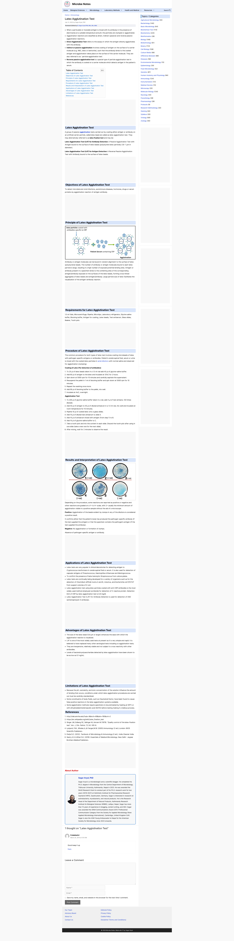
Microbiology (94, 10)
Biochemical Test (147, 30)
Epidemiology (146, 65)
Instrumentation (146, 82)
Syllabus (144, 114)
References (70, 96)
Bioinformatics (146, 36)
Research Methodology (149, 108)
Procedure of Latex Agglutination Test (79, 83)
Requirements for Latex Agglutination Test (80, 81)
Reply (69, 849)
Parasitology (145, 98)
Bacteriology (145, 23)
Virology (144, 118)
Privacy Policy (106, 913)
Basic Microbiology (147, 26)
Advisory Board (70, 913)
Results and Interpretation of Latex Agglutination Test (84, 86)
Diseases (144, 59)
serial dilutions (103, 361)
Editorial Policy (106, 910)
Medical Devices (147, 85)
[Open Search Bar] (167, 10)
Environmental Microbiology (151, 62)
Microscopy (145, 88)
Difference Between (148, 56)
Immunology (75, 15)
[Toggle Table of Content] (101, 70)
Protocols (144, 104)
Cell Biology (145, 49)
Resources (148, 10)
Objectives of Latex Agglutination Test (79, 76)
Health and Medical (132, 10)
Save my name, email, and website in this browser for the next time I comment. (97, 898)
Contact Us (69, 920)
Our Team (68, 910)
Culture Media (146, 52)
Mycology (144, 95)
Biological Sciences (77, 10)
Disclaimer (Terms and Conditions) (113, 920)
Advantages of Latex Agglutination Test (80, 91)
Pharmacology (146, 101)
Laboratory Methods (112, 10)
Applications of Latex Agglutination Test (80, 88)
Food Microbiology (147, 69)
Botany (143, 46)
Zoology (144, 121)
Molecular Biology (147, 91)
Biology (143, 39)
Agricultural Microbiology (150, 20)
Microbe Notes (81, 4)
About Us (68, 916)
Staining (144, 111)
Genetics (144, 72)
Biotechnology (146, 43)
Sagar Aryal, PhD (85, 778)
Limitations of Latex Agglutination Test (79, 93)
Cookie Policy (106, 916)
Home (65, 10)
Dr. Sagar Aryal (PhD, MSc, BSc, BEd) (87, 25)
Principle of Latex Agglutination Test (78, 78)
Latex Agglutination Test (74, 73)
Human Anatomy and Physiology (153, 75)
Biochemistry (145, 33)
